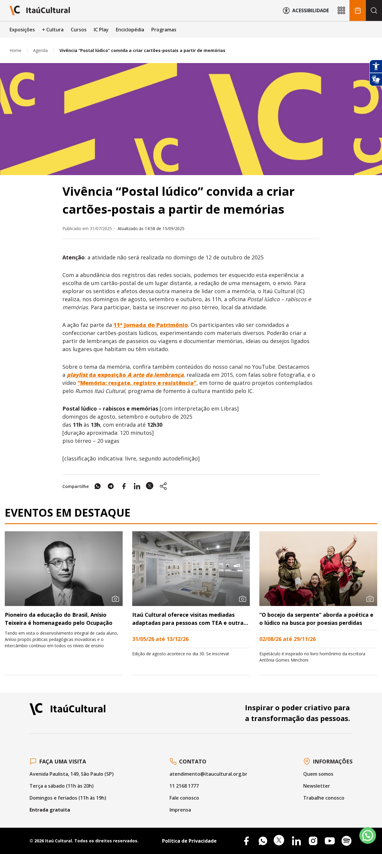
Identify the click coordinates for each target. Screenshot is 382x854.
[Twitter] (280, 841)
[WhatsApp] (263, 841)
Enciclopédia (130, 29)
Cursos (79, 29)
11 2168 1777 (184, 786)
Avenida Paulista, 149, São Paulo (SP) (72, 774)
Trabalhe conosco (323, 798)
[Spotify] (346, 841)
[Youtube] (330, 841)
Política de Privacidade (189, 841)
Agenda (40, 50)
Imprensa (180, 809)
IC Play (101, 29)
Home (15, 50)
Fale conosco (184, 798)
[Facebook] (246, 841)
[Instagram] (313, 841)
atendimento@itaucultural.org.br (208, 774)
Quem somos (318, 774)
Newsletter (316, 786)
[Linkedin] (296, 841)
